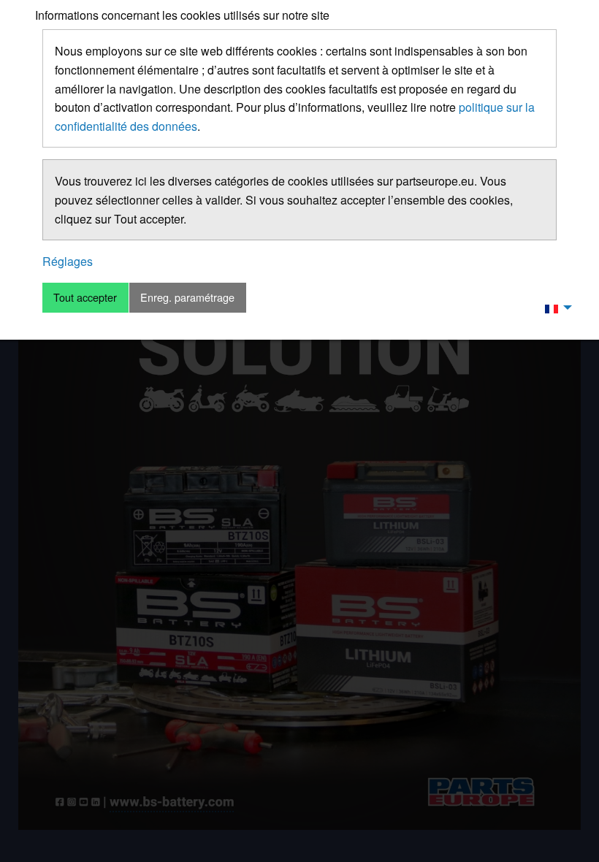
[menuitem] (554, 307)
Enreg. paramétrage (187, 297)
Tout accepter (85, 297)
